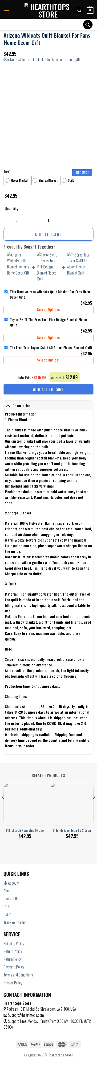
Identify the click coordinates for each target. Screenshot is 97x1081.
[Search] (79, 10)
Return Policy (12, 959)
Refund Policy (13, 951)
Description (21, 406)
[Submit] (88, 24)
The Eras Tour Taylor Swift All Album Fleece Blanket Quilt (51, 347)
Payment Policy (14, 967)
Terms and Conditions (18, 975)
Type (7, 171)
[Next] (93, 806)
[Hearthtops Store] (48, 10)
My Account (11, 883)
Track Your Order (15, 922)
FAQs (7, 906)
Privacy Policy (13, 983)
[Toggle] (8, 405)
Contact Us (11, 898)
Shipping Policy (14, 943)
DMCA (8, 914)
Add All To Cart (48, 389)
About (8, 890)
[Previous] (3, 806)
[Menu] (6, 10)
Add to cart (48, 234)
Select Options (48, 309)
